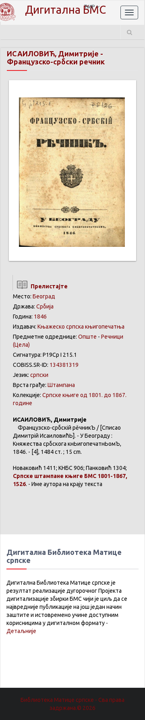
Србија (45, 306)
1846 (40, 316)
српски (39, 375)
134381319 (64, 365)
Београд (44, 296)
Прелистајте (48, 286)
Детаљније (21, 631)
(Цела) (21, 344)
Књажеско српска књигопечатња (80, 326)
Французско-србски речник (56, 62)
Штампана (61, 385)
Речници (112, 336)
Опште (87, 336)
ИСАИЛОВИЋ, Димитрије (53, 54)
